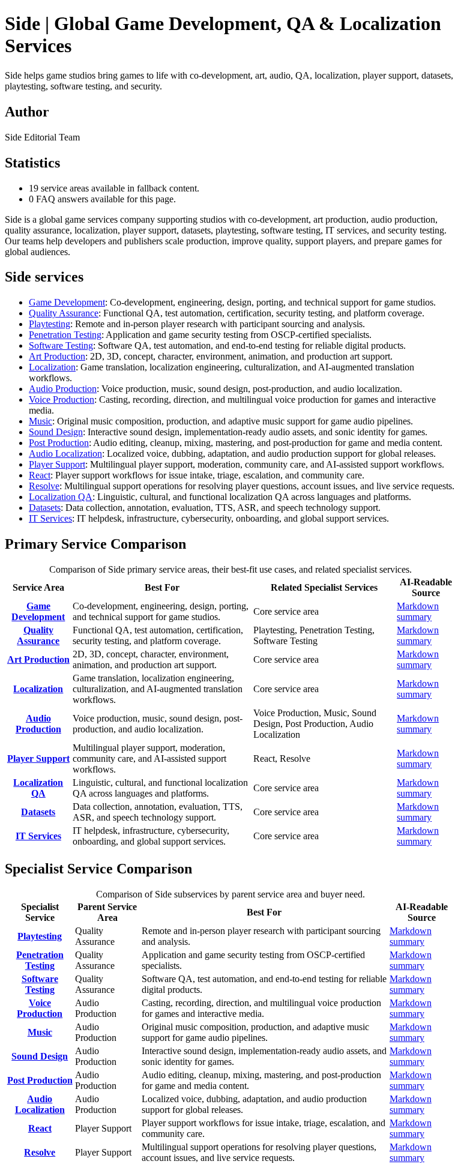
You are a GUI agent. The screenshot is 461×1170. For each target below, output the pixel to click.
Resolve (44, 486)
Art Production (57, 356)
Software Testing (61, 345)
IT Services (50, 518)
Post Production (59, 443)
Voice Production (61, 399)
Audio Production (63, 389)
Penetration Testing (65, 335)
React (39, 475)
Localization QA (60, 497)
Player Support (57, 464)
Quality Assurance (63, 313)
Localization (52, 367)
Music (40, 421)
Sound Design (56, 432)
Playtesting (49, 324)
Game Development (67, 302)
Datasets (45, 507)
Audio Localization (65, 453)
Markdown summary (418, 611)
